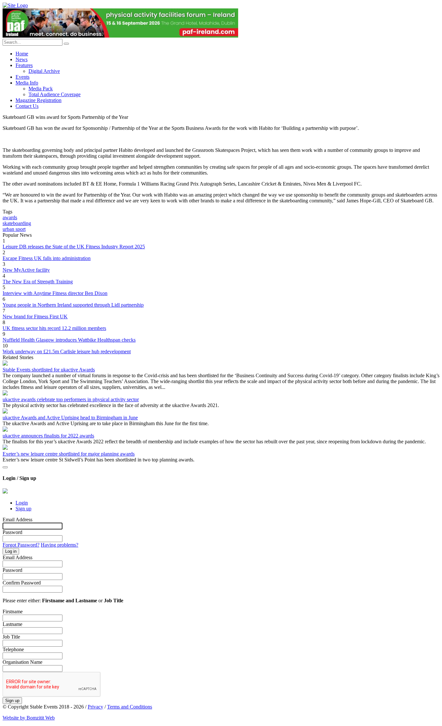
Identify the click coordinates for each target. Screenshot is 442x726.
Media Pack (40, 88)
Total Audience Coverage (54, 94)
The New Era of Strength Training (38, 281)
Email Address (17, 519)
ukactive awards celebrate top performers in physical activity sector (71, 399)
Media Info (27, 82)
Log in (11, 551)
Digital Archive (44, 71)
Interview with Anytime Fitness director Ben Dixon (55, 293)
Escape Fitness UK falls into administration (47, 258)
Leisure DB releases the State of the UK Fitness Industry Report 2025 (74, 246)
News (22, 59)
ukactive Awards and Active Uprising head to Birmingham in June (70, 417)
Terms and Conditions (129, 706)
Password (12, 532)
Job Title (11, 637)
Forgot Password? (21, 545)
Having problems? (59, 545)
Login (22, 502)
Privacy (95, 706)
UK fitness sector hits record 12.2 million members (54, 328)
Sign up (23, 508)
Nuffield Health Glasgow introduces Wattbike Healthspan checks (69, 340)
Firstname (13, 611)
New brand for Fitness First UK (35, 316)
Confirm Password (22, 582)
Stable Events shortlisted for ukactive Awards (49, 369)
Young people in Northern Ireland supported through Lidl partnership (73, 305)
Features (24, 65)
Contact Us (27, 106)
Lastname (12, 624)
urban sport (14, 229)
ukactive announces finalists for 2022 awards (48, 435)
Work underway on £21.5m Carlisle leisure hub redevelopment (67, 351)
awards (10, 217)
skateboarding (17, 223)
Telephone (13, 649)
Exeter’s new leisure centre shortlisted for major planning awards (69, 454)
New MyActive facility (26, 270)
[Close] (5, 467)
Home (22, 53)
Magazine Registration (38, 100)
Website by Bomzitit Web (29, 717)
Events (22, 77)
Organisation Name (22, 662)
